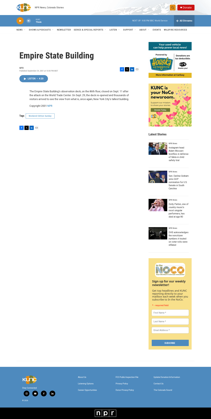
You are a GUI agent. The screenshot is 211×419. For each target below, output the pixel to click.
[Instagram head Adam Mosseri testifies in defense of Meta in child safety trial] (158, 148)
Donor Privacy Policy (125, 390)
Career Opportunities (87, 390)
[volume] (28, 21)
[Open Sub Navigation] (25, 30)
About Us (82, 377)
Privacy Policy (122, 384)
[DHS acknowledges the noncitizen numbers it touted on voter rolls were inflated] (158, 233)
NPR (49, 105)
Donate (187, 7)
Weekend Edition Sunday (40, 116)
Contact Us (158, 384)
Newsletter (64, 30)
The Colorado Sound (163, 390)
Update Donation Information (167, 377)
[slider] (33, 20)
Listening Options (86, 384)
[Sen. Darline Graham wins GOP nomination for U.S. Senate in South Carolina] (158, 177)
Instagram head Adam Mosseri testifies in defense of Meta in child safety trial (178, 154)
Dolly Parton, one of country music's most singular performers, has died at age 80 (178, 210)
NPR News (173, 143)
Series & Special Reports (88, 30)
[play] (20, 20)
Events (157, 30)
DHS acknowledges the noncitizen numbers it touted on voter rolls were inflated (178, 238)
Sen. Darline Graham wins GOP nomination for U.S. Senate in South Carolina (179, 182)
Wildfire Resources (175, 30)
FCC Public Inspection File (127, 377)
